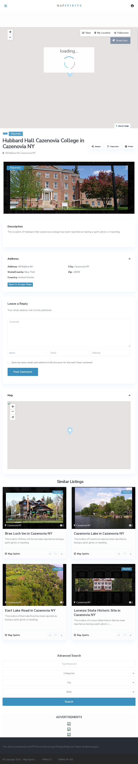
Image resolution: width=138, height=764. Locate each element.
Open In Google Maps (20, 284)
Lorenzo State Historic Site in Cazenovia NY (97, 612)
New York (30, 272)
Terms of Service (83, 746)
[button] (76, 79)
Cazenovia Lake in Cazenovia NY (99, 533)
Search (69, 701)
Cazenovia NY (28, 153)
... (110, 624)
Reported (16, 133)
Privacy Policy (63, 746)
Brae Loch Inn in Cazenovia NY (28, 533)
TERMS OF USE (65, 759)
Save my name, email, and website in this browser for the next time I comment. (52, 362)
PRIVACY (47, 759)
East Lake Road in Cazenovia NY (30, 610)
